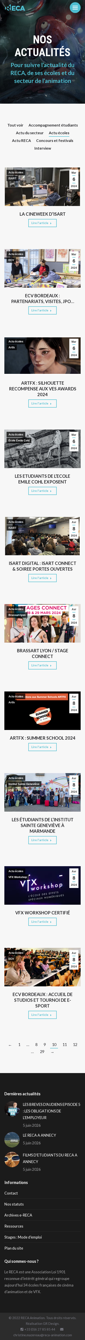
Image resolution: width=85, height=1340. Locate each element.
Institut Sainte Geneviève (23, 784)
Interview (42, 148)
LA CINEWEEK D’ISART (43, 214)
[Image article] (12, 1109)
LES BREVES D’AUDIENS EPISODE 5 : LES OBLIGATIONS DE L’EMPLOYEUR (51, 1111)
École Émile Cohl (18, 440)
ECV (11, 260)
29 (42, 1051)
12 (75, 1044)
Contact (11, 1193)
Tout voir (15, 125)
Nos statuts (14, 1204)
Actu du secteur (30, 133)
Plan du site (13, 1248)
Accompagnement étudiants (53, 125)
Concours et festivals (54, 140)
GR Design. (51, 1323)
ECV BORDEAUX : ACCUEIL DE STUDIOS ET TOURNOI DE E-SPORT (43, 1000)
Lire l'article (39, 223)
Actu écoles (59, 133)
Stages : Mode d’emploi (23, 1237)
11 (64, 1044)
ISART (12, 178)
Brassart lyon (17, 615)
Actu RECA (21, 140)
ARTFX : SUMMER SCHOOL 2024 (42, 738)
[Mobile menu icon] (75, 7)
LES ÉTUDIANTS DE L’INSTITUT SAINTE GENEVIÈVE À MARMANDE (42, 825)
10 (54, 1044)
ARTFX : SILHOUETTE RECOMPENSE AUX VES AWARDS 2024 (42, 388)
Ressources (13, 1226)
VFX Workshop (17, 877)
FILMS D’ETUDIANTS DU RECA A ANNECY (50, 1158)
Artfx (11, 347)
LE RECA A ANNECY (39, 1135)
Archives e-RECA (18, 1215)
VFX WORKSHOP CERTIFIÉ (42, 912)
